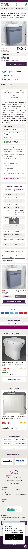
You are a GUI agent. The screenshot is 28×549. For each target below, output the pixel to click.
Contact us (4, 499)
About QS (3, 489)
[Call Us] (17, 4)
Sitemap (3, 496)
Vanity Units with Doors (8, 258)
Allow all (14, 535)
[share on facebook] (5, 313)
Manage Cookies (14, 539)
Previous (1, 1)
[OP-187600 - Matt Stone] (2, 58)
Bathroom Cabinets (21, 443)
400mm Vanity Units (7, 260)
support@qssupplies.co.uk (15, 480)
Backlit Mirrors (20, 447)
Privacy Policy (19, 492)
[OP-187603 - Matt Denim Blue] (8, 58)
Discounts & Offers (6, 494)
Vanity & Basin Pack (20, 258)
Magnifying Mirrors (20, 439)
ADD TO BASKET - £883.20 (16, 64)
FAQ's (2, 501)
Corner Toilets (7, 439)
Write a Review (14, 327)
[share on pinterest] (23, 313)
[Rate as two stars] (16, 324)
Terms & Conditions (21, 494)
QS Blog (3, 492)
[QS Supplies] (6, 4)
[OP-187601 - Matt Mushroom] (5, 58)
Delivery (18, 489)
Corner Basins (7, 443)
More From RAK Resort (14, 379)
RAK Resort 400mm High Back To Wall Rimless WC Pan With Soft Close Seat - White (12, 364)
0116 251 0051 (15, 483)
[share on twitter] (14, 313)
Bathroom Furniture (7, 447)
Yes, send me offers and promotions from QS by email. (13, 518)
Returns (3, 504)
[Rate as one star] (15, 324)
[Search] (12, 5)
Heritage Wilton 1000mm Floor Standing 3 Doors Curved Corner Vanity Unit (13, 417)
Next (26, 1)
